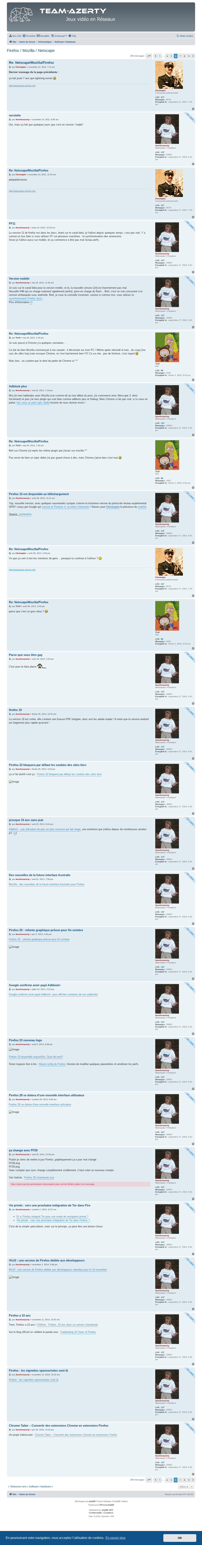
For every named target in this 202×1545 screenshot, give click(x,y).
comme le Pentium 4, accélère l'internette (65, 506)
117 (162, 97)
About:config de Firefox (52, 1064)
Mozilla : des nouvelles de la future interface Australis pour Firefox (46, 884)
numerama (25, 514)
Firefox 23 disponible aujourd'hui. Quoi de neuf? (36, 1056)
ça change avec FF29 (23, 1150)
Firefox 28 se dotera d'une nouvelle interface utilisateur (46, 1095)
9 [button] (188, 56)
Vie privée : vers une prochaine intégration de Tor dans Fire (49, 1205)
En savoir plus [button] (115, 1537)
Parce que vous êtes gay (25, 654)
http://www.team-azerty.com (22, 85)
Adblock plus (18, 386)
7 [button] (180, 56)
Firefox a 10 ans (20, 1315)
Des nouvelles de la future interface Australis (39, 875)
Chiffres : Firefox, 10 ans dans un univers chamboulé (67, 1324)
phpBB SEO (107, 1510)
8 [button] (184, 56)
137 (163, 152)
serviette (15, 115)
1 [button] (160, 56)
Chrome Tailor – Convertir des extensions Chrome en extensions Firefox (58, 1425)
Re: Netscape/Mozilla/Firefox (31, 63)
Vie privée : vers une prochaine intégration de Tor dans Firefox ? (53, 1220)
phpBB (92, 1501)
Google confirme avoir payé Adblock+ (35, 985)
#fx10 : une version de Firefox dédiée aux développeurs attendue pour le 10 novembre (58, 1269)
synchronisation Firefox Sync (25, 298)
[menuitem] (15, 36)
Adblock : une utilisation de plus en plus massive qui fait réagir (44, 829)
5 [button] (171, 56)
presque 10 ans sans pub (26, 820)
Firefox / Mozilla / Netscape (31, 50)
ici (31, 302)
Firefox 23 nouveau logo (25, 1040)
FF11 (12, 223)
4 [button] (167, 56)
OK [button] (180, 1537)
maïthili (142, 506)
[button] (149, 56)
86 (162, 370)
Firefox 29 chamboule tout (39, 1177)
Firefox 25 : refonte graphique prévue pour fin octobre (46, 930)
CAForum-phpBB (106, 1505)
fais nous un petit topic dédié (33, 402)
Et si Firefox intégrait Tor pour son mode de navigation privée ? (52, 1216)
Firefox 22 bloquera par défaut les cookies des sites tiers (47, 765)
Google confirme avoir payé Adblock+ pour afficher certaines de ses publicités (53, 994)
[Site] (63, 13)
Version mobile (19, 278)
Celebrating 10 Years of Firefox (78, 1332)
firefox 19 (15, 710)
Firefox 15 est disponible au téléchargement (39, 494)
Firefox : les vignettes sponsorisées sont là (38, 1370)
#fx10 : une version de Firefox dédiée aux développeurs (47, 1260)
